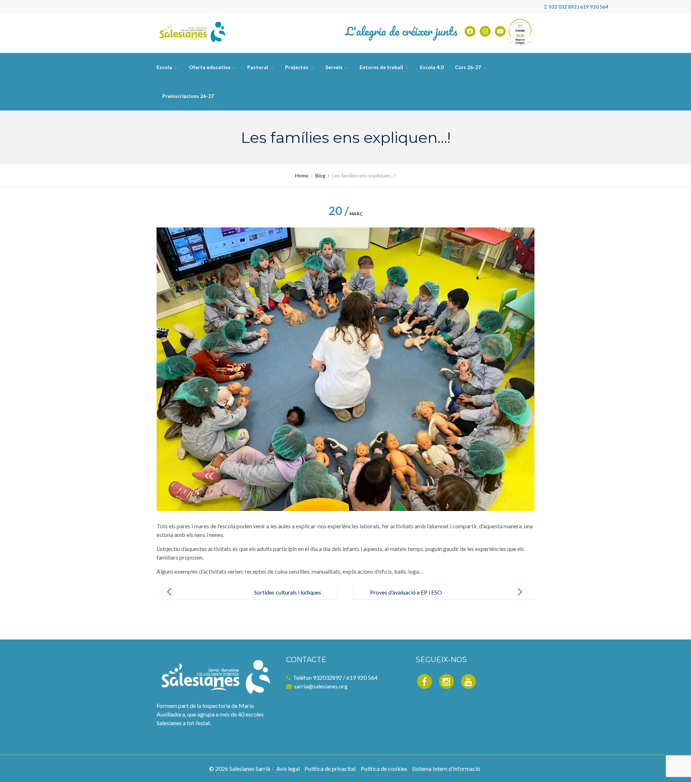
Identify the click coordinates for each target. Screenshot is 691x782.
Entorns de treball (381, 67)
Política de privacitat (330, 768)
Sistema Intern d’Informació (446, 768)
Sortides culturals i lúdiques (287, 592)
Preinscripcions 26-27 (188, 96)
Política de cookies (384, 768)
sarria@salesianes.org (321, 686)
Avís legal (288, 768)
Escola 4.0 (431, 67)
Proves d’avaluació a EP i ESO (406, 592)
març (346, 213)
